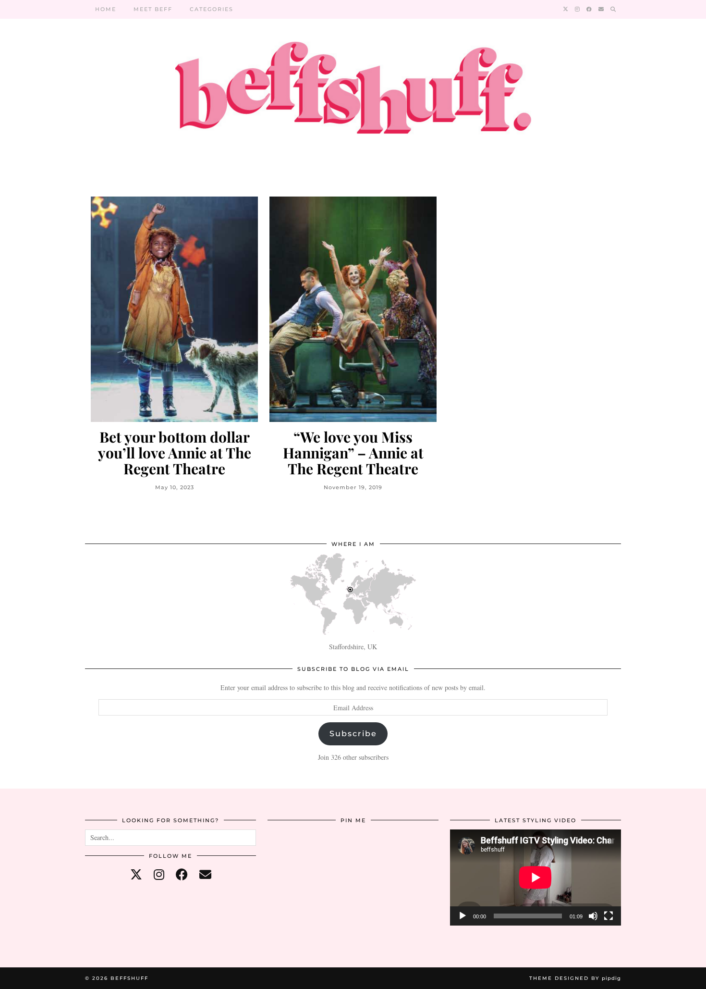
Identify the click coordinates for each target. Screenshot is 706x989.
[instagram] (159, 874)
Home (105, 9)
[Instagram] (578, 9)
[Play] (462, 916)
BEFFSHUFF (129, 978)
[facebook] (182, 874)
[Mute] (593, 916)
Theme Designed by (575, 978)
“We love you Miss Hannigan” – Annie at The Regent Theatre (353, 453)
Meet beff (153, 9)
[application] (535, 877)
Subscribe (353, 733)
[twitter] (136, 874)
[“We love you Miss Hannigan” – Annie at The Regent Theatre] (353, 309)
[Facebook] (589, 9)
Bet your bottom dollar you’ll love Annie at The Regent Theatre (174, 453)
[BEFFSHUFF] (353, 93)
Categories (211, 9)
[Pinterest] (296, 858)
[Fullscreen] (608, 916)
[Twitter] (566, 9)
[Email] (601, 9)
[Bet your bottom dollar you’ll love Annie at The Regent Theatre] (174, 309)
